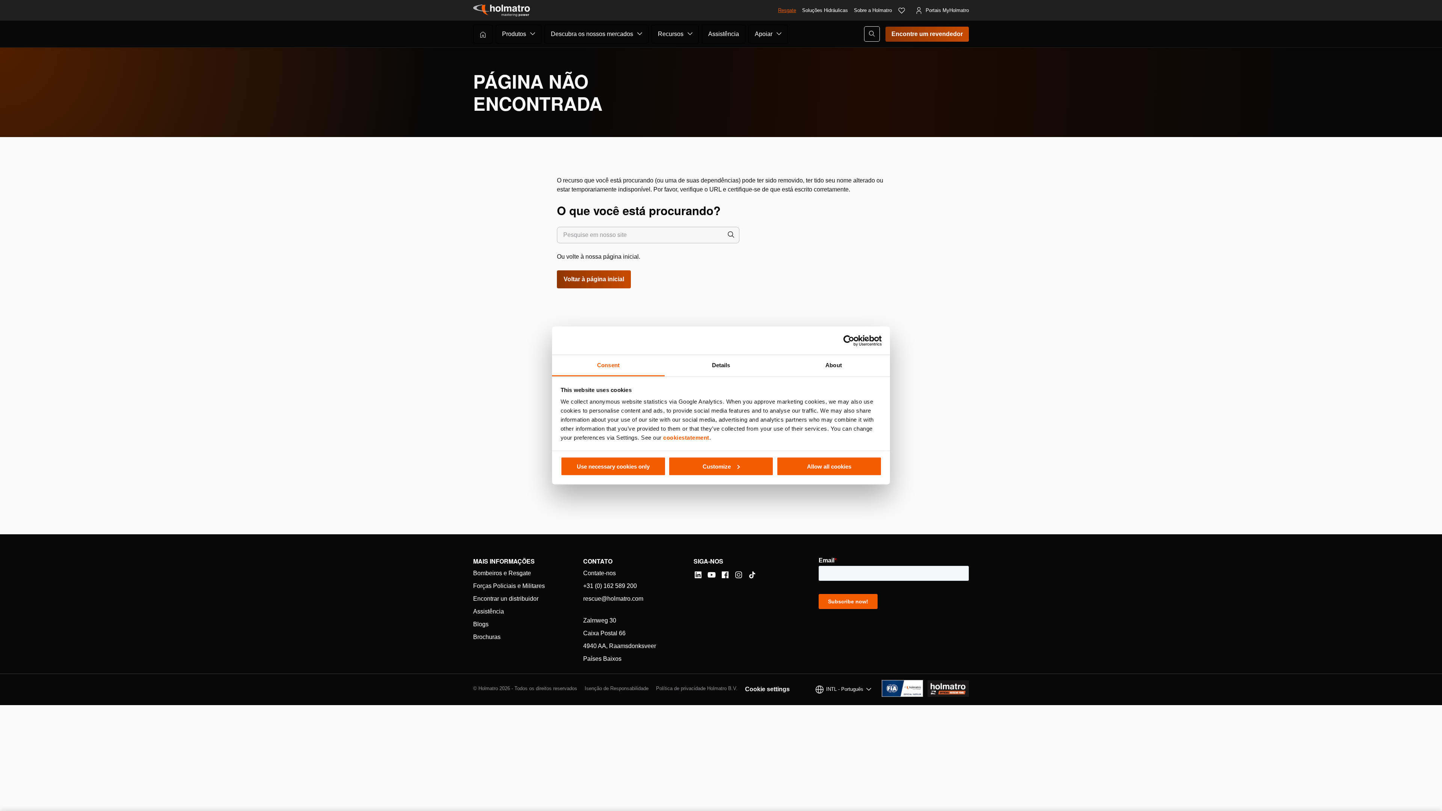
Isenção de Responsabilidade (617, 688)
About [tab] (833, 365)
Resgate (787, 10)
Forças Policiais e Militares (509, 586)
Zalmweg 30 (599, 620)
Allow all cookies (829, 466)
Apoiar (763, 34)
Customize (717, 466)
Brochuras (487, 637)
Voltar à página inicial (594, 279)
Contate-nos (599, 573)
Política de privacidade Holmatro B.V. (697, 688)
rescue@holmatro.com (613, 598)
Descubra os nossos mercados (592, 34)
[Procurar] (731, 235)
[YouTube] (711, 575)
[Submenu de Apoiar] (779, 34)
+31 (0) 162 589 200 (610, 586)
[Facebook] (725, 575)
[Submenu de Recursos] (690, 34)
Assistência (723, 34)
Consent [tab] (608, 365)
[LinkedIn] (698, 575)
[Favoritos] (901, 10)
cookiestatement (686, 437)
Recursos (670, 34)
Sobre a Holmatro (873, 10)
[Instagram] (738, 575)
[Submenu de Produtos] (533, 34)
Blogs (481, 624)
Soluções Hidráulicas (825, 10)
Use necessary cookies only (613, 466)
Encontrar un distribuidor (505, 598)
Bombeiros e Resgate (502, 573)
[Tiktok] (752, 574)
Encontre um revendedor (927, 34)
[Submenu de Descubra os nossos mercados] (640, 34)
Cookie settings (767, 689)
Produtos (514, 34)
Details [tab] (721, 365)
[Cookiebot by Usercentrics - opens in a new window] (849, 340)
